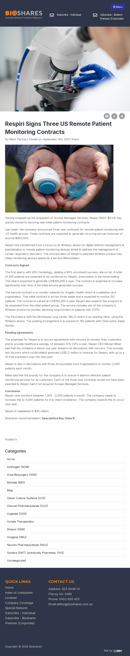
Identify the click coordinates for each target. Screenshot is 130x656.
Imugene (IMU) (17, 537)
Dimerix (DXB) (16, 529)
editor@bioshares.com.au (75, 604)
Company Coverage (19, 603)
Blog (10, 490)
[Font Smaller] (114, 116)
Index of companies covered (19, 595)
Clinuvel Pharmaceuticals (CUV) (27, 506)
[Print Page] (107, 116)
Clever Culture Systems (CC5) (26, 498)
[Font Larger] (122, 116)
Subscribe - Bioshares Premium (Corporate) (20, 620)
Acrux (11, 459)
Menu (118, 6)
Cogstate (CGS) (17, 513)
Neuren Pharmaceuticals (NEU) (27, 545)
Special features (16, 608)
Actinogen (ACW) (18, 467)
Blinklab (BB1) (16, 482)
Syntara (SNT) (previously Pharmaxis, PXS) (35, 552)
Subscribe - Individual (20, 613)
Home (9, 587)
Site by (108, 650)
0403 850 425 (69, 599)
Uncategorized (16, 560)
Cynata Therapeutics (20, 521)
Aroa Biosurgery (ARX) (22, 474)
